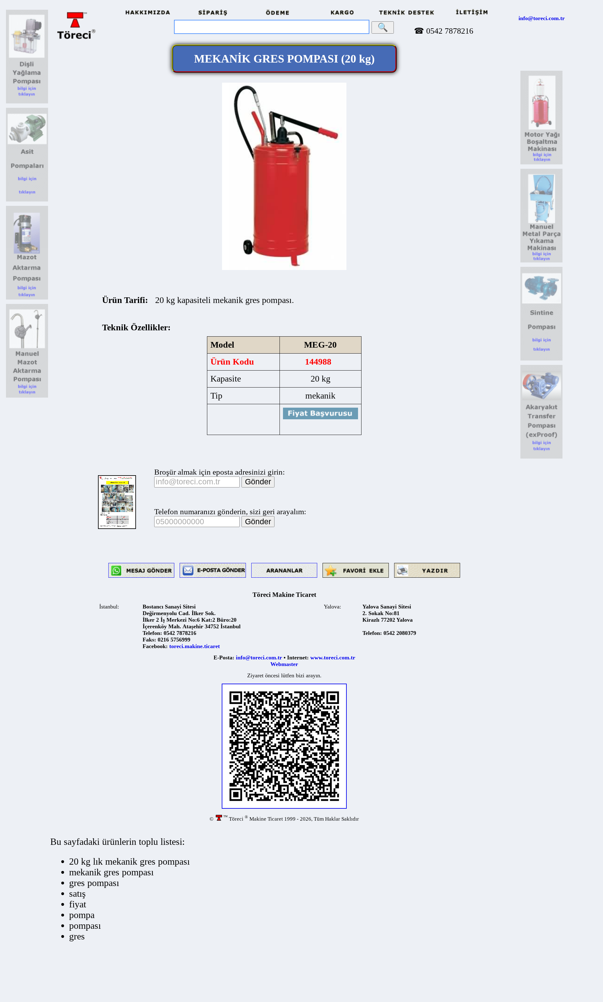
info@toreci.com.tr (542, 18)
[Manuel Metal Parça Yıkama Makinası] (541, 261)
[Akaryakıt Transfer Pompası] (541, 457)
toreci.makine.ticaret (194, 646)
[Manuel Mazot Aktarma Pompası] (27, 396)
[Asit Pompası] (27, 200)
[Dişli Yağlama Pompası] (27, 102)
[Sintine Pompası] (541, 359)
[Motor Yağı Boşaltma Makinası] (541, 163)
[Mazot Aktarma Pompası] (27, 298)
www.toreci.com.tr (332, 657)
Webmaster (284, 664)
